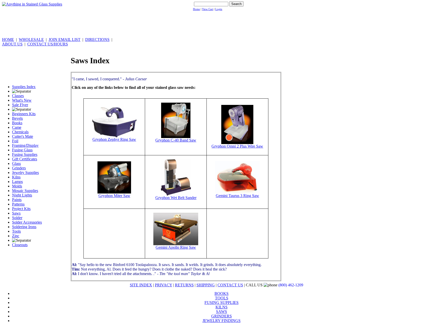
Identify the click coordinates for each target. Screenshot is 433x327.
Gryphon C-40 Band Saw (175, 140)
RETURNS (184, 285)
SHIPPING (205, 285)
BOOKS (221, 293)
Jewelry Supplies (25, 172)
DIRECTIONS (97, 39)
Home (196, 9)
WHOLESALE (31, 39)
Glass (16, 163)
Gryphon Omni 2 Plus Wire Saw (237, 146)
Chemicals (20, 132)
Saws (16, 213)
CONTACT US (230, 285)
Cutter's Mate (22, 136)
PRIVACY (163, 285)
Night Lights (22, 195)
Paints (17, 200)
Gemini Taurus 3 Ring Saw (237, 195)
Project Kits (21, 209)
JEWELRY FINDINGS (221, 320)
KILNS (221, 307)
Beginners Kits (24, 114)
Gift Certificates (24, 159)
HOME (8, 39)
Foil (15, 141)
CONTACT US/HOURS (47, 44)
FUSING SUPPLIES (221, 302)
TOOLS (221, 298)
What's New (22, 100)
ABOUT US (12, 44)
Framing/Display (25, 145)
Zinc (15, 236)
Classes (18, 96)
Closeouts (20, 245)
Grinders (19, 168)
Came (16, 127)
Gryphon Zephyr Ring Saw (114, 139)
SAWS (221, 311)
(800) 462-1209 (290, 285)
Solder (17, 218)
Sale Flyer (20, 105)
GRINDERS (221, 316)
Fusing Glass (22, 150)
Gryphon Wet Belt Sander (175, 197)
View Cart (207, 9)
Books (17, 123)
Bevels (17, 118)
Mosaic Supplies (25, 190)
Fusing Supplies (24, 154)
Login (218, 9)
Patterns (18, 204)
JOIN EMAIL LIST (64, 39)
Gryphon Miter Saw (114, 195)
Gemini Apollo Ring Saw (176, 247)
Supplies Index (24, 87)
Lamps (17, 181)
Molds (17, 186)
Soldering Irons (24, 227)
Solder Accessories (27, 222)
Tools (16, 231)
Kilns (16, 177)
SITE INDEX (141, 285)
